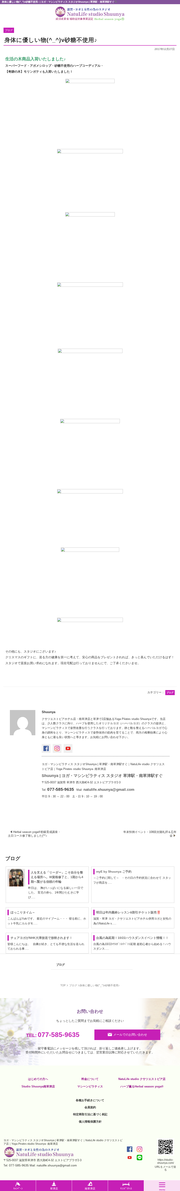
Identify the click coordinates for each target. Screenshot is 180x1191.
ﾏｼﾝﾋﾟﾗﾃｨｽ (126, 1188)
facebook (46, 748)
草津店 (54, 1188)
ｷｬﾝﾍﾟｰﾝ (18, 1188)
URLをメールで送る (165, 1168)
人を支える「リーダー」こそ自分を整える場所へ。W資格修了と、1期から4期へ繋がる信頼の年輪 (57, 877)
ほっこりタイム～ (23, 912)
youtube (68, 748)
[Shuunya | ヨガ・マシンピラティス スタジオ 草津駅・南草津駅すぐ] (89, 11)
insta (57, 748)
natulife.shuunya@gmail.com (108, 789)
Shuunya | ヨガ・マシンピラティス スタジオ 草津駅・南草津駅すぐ (102, 775)
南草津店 (90, 1188)
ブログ (60, 964)
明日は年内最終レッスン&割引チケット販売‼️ (128, 912)
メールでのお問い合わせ (130, 1034)
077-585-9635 (52, 1034)
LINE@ (139, 1157)
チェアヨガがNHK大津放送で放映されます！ (41, 938)
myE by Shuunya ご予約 (113, 871)
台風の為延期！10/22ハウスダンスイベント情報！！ (132, 938)
